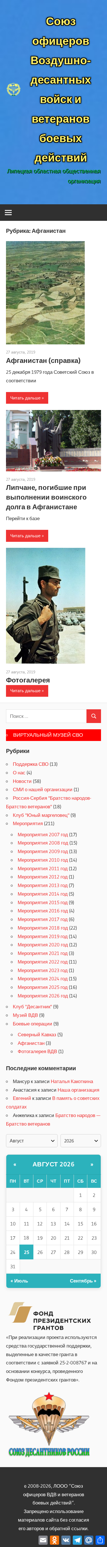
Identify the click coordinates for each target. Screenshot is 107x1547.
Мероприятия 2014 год (43, 894)
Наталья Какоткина (72, 1081)
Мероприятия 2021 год (43, 953)
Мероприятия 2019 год (43, 936)
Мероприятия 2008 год (43, 843)
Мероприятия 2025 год (43, 987)
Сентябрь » (83, 1281)
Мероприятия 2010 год (43, 860)
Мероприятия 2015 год (43, 902)
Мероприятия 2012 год (43, 877)
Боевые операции (32, 1024)
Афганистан (31, 1043)
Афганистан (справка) (43, 360)
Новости (22, 781)
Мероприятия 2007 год (43, 834)
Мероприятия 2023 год (43, 970)
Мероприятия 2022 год (43, 962)
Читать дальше (25, 398)
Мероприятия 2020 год (43, 945)
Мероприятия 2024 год (43, 978)
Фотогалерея (28, 680)
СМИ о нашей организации (42, 789)
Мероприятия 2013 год (43, 885)
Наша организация (78, 1090)
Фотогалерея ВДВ (37, 1051)
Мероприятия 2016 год (43, 911)
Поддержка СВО (31, 764)
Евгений (22, 1098)
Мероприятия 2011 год (43, 868)
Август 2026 (54, 1164)
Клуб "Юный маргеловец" (41, 815)
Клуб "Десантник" (32, 1006)
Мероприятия (28, 823)
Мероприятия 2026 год (43, 996)
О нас (19, 772)
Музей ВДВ (25, 1015)
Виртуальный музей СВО (48, 735)
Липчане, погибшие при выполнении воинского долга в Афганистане (46, 497)
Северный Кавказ (37, 1034)
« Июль (19, 1281)
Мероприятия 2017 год (43, 919)
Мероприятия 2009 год (43, 851)
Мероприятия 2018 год (43, 928)
